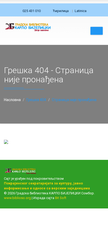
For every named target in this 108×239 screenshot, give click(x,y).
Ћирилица (61, 11)
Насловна (12, 100)
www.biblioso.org (17, 198)
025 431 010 (32, 11)
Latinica (81, 11)
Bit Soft (60, 198)
